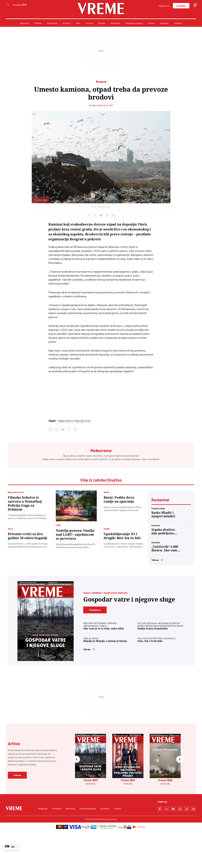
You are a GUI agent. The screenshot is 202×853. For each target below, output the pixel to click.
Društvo (66, 23)
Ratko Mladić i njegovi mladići (163, 514)
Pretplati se (95, 610)
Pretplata (181, 5)
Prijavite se (163, 5)
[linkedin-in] (193, 809)
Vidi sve (155, 560)
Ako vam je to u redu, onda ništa (103, 628)
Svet (78, 23)
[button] (76, 759)
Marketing (70, 808)
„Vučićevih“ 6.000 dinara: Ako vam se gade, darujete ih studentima (164, 548)
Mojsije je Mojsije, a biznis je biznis (105, 641)
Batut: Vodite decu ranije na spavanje (119, 499)
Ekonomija (52, 23)
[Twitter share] (95, 215)
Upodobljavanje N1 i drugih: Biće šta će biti (122, 536)
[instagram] (180, 809)
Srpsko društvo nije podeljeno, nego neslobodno (164, 531)
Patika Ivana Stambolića (152, 628)
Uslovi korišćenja (88, 808)
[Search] (8, 4)
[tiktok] (187, 809)
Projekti (117, 808)
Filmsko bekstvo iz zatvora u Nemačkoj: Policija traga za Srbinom (25, 503)
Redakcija (42, 808)
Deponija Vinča (82, 420)
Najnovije (24, 23)
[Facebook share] (89, 215)
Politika (38, 23)
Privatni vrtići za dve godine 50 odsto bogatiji (27, 536)
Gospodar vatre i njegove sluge (129, 599)
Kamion (69, 420)
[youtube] (173, 809)
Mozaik (102, 23)
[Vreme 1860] (45, 621)
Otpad (61, 420)
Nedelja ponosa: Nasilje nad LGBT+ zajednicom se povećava (75, 534)
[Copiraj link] (107, 215)
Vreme (93, 819)
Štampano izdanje (134, 23)
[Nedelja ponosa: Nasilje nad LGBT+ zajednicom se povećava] (76, 506)
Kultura (89, 23)
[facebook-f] (160, 809)
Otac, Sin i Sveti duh (149, 641)
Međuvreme (71, 459)
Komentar (115, 23)
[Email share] (101, 215)
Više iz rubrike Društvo (101, 479)
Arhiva (151, 23)
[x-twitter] (166, 809)
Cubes (114, 819)
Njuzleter (164, 23)
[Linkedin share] (113, 215)
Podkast (178, 23)
